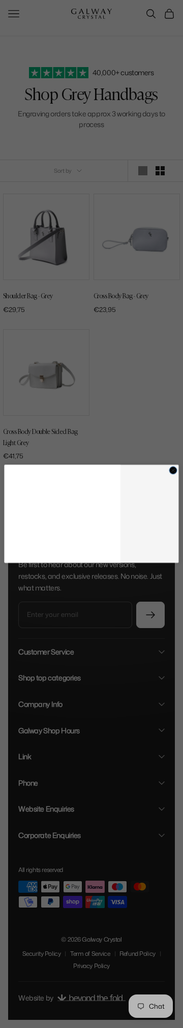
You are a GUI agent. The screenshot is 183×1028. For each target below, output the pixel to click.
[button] (149, 506)
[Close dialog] (173, 457)
